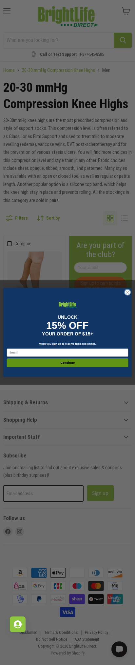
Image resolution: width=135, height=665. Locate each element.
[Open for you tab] (18, 624)
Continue (67, 363)
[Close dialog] (127, 292)
